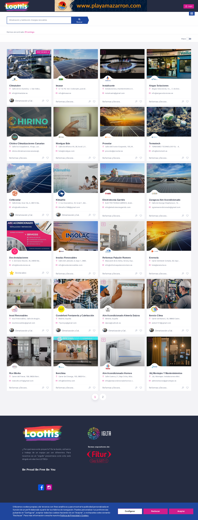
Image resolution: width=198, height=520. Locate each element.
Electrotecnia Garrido (114, 200)
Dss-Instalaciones (18, 258)
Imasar (59, 86)
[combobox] (39, 20)
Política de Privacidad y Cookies (74, 515)
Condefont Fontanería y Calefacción (75, 315)
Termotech (154, 143)
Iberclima (61, 373)
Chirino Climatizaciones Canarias (26, 143)
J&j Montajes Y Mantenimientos (165, 373)
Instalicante (109, 86)
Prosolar (107, 143)
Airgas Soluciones (159, 86)
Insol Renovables (18, 315)
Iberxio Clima (156, 315)
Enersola (154, 258)
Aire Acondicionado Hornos (117, 373)
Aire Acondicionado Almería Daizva (121, 315)
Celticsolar (15, 200)
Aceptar (181, 511)
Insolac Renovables (66, 258)
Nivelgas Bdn (63, 143)
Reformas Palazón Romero (117, 258)
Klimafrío (60, 200)
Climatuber (15, 86)
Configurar (130, 511)
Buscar (80, 22)
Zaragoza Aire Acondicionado (164, 200)
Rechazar (155, 511)
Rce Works (15, 373)
